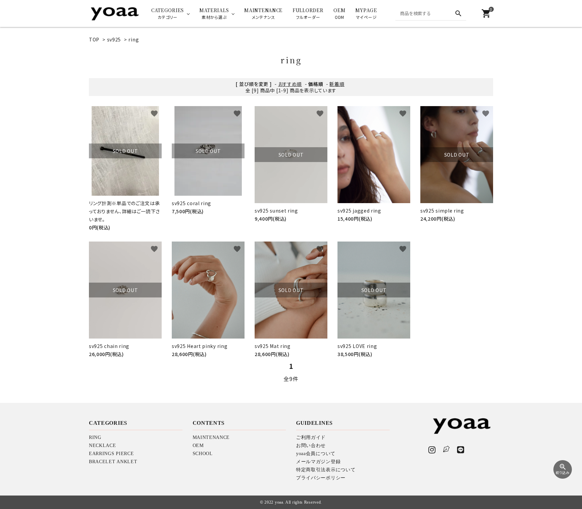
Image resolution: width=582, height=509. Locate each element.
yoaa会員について (315, 453)
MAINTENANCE (211, 437)
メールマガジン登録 (318, 461)
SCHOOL (203, 453)
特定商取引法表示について (325, 469)
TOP (94, 39)
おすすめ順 (290, 84)
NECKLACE (102, 445)
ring (133, 39)
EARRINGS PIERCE (111, 453)
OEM (198, 445)
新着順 (336, 84)
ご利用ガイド (311, 437)
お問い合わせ (311, 445)
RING (95, 437)
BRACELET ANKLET (113, 461)
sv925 (114, 39)
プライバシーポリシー (321, 477)
